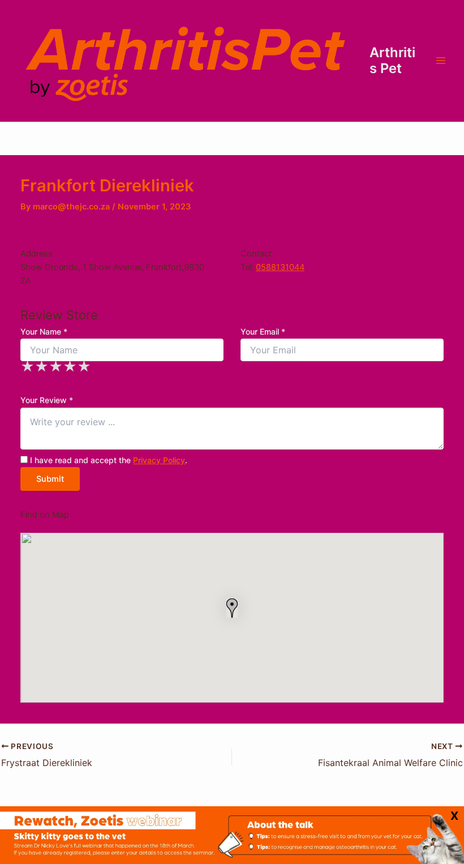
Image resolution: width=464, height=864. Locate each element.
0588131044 (280, 267)
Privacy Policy (159, 460)
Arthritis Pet (392, 60)
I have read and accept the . (107, 460)
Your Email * (262, 331)
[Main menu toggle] (441, 60)
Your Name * (43, 331)
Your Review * (46, 400)
